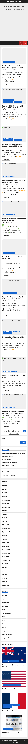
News (3, 620)
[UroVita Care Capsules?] (14, 679)
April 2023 (4, 578)
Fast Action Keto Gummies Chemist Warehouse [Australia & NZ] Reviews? (14, 134)
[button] (2, 43)
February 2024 (5, 542)
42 (10, 433)
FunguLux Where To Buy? (8, 465)
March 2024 (5, 539)
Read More (6, 85)
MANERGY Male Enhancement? (9, 462)
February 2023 (5, 585)
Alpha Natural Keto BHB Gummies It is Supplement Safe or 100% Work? (14, 96)
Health (13, 61)
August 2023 (5, 564)
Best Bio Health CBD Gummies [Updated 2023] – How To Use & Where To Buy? (14, 401)
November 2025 (6, 500)
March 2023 (5, 581)
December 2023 (6, 550)
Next (17, 433)
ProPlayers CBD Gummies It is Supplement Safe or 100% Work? (14, 209)
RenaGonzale (6, 69)
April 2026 (4, 496)
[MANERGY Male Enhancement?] (14, 723)
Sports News (5, 624)
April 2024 (4, 535)
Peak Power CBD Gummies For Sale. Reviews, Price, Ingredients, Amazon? (14, 56)
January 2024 (5, 546)
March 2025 (5, 521)
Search (4, 438)
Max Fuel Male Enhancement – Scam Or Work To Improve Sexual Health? (14, 287)
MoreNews (23, 740)
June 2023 (4, 571)
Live (25, 43)
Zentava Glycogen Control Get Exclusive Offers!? (14, 453)
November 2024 (6, 528)
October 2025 (5, 503)
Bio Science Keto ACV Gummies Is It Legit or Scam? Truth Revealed (14, 327)
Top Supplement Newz (14, 6)
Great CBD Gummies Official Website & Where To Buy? (14, 247)
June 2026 (4, 489)
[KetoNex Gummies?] (14, 701)
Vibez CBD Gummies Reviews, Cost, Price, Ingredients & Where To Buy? (14, 170)
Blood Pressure (6, 599)
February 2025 (5, 525)
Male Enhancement (8, 293)
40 (21, 431)
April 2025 (4, 518)
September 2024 (6, 532)
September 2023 (6, 560)
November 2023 (6, 553)
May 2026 (4, 493)
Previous (5, 431)
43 (13, 433)
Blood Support (5, 602)
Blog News (4, 595)
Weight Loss (6, 100)
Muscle (4, 617)
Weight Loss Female (8, 102)
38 (15, 431)
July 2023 (4, 567)
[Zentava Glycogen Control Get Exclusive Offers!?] (14, 655)
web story (4, 627)
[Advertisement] (14, 25)
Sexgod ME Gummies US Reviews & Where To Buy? (14, 365)
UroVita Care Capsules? (8, 456)
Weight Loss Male (18, 102)
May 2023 (4, 574)
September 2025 (6, 507)
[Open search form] (17, 43)
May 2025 (4, 514)
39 (18, 431)
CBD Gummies (7, 61)
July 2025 (4, 511)
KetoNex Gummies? (7, 459)
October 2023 (5, 557)
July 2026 (4, 486)
